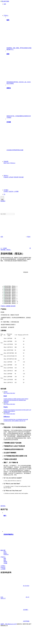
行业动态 (6, 177)
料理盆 (14, 150)
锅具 (5, 558)
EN (4, 194)
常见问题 (21, 177)
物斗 (11, 150)
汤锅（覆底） (16, 48)
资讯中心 (6, 175)
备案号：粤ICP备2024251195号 (9, 624)
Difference (12, 163)
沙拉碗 (21, 150)
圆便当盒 (22, 116)
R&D (5, 163)
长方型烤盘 (11, 83)
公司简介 (6, 191)
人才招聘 (16, 191)
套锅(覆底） (10, 48)
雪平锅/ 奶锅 (23, 48)
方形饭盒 (17, 116)
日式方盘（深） (23, 82)
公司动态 (11, 177)
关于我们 (6, 190)
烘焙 (5, 560)
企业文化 (11, 191)
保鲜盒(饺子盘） (11, 116)
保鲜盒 (26, 116)
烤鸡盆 (8, 82)
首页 (5, 4)
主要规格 (8, 306)
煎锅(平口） (11, 49)
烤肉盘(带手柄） (14, 82)
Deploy (8, 163)
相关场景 (13, 306)
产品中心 (6, 15)
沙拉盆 (8, 150)
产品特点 (3, 306)
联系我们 (3, 201)
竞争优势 (6, 161)
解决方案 (3, 550)
